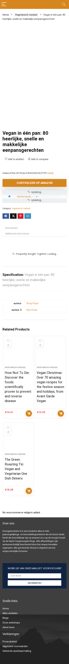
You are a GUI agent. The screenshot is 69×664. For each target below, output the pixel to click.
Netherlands (24, 196)
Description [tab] (11, 228)
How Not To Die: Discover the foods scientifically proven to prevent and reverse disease (18, 387)
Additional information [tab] (17, 233)
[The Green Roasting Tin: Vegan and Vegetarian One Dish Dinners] (18, 439)
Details (50, 173)
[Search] (64, 4)
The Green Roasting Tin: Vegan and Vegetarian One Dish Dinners (16, 469)
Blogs (6, 618)
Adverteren (9, 627)
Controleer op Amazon (35, 183)
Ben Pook (32, 310)
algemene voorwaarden (15, 646)
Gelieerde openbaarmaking (17, 651)
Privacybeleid (10, 641)
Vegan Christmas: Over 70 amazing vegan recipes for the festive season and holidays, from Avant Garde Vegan (50, 387)
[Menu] (4, 4)
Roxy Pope (32, 303)
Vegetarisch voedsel (26, 14)
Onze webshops (11, 622)
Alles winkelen (10, 613)
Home (6, 14)
